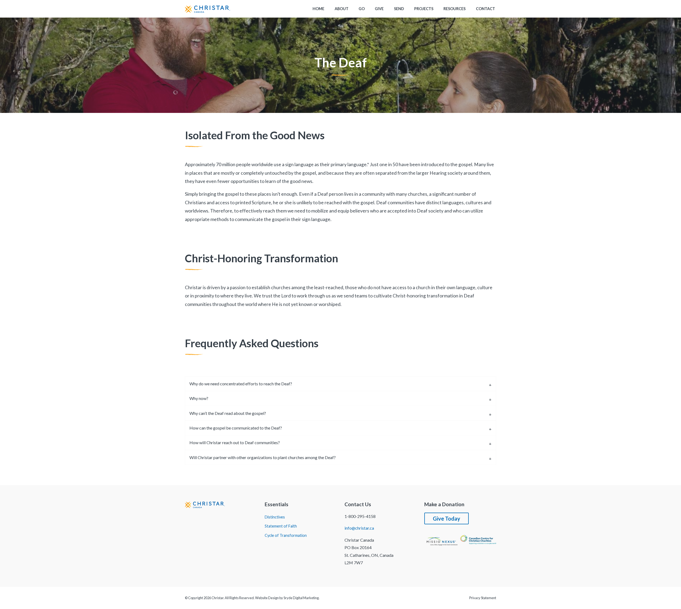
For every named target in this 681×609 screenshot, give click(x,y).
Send (399, 8)
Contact (485, 8)
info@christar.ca (359, 527)
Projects (423, 8)
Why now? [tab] (198, 398)
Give (379, 8)
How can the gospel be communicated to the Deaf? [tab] (235, 427)
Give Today (446, 518)
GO (362, 8)
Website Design (267, 598)
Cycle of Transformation (286, 535)
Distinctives (275, 517)
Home (318, 8)
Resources (454, 8)
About (341, 8)
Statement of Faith (281, 526)
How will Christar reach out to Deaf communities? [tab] (234, 442)
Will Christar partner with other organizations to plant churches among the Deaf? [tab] (262, 457)
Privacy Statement (482, 598)
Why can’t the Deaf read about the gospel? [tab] (227, 413)
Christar (217, 598)
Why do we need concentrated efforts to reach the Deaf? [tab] (240, 383)
